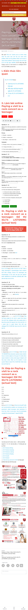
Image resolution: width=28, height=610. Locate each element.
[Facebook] (3, 565)
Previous (3, 550)
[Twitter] (8, 565)
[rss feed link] (21, 565)
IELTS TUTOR (9, 80)
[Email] (17, 565)
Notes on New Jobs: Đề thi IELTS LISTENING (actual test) (11, 552)
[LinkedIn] (12, 565)
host (16, 252)
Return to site (5, 562)
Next (2, 555)
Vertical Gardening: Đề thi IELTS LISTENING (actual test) (11, 558)
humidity (17, 294)
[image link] (14, 19)
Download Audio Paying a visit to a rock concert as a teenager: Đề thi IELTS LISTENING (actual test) (14, 229)
